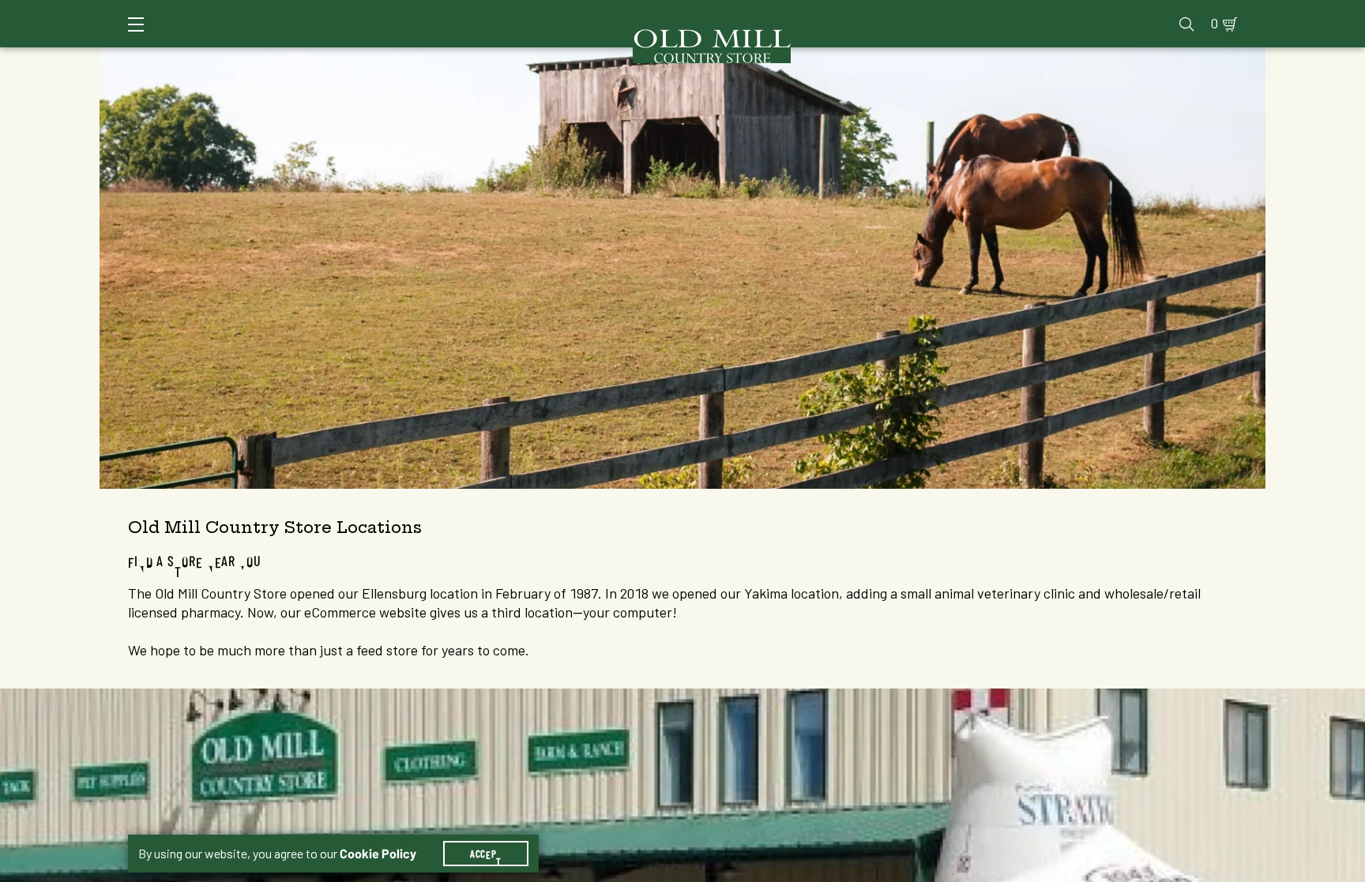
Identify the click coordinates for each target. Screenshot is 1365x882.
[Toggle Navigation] (136, 24)
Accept (486, 853)
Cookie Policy (378, 853)
